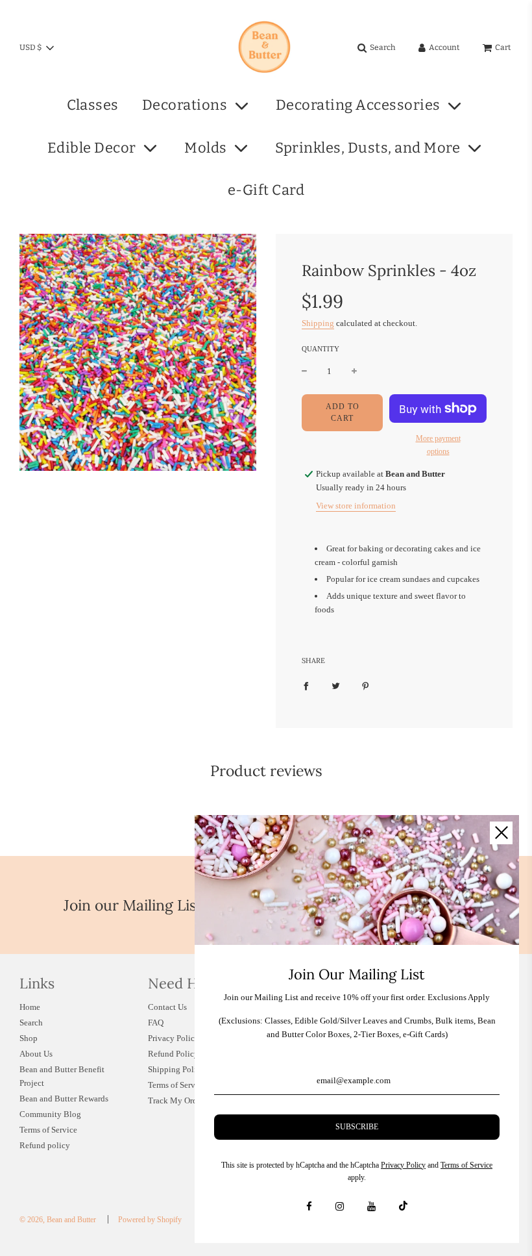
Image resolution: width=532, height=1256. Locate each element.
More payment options (438, 444)
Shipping (318, 323)
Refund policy (44, 1145)
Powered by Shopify (150, 1219)
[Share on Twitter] (336, 685)
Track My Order (176, 1100)
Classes (93, 105)
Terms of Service (48, 1130)
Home (29, 1007)
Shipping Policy (176, 1069)
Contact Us (167, 1007)
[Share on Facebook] (306, 685)
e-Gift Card (266, 190)
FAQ (155, 1022)
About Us (36, 1054)
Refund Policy (173, 1054)
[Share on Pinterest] (366, 685)
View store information (356, 505)
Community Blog (50, 1114)
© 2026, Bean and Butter (57, 1219)
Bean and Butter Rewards (63, 1098)
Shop (28, 1038)
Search (31, 1022)
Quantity (320, 349)
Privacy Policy (173, 1038)
